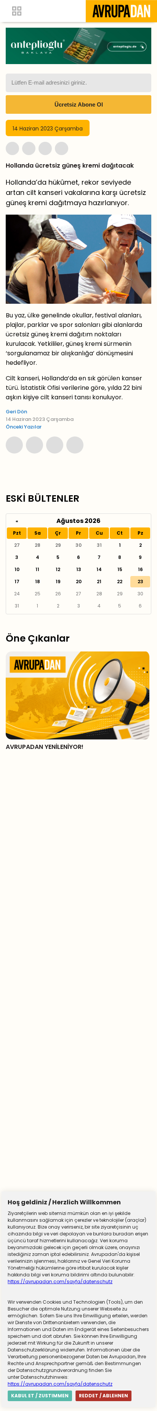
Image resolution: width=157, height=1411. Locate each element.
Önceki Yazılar (24, 426)
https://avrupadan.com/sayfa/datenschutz (60, 1281)
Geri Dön (16, 411)
